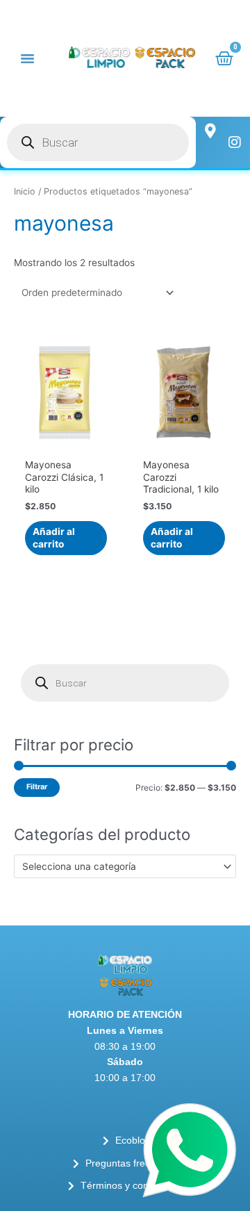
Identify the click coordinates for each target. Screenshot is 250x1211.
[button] (28, 58)
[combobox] (125, 866)
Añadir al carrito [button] (54, 538)
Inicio (24, 191)
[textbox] (119, 866)
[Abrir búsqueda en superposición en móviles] (98, 142)
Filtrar (36, 786)
